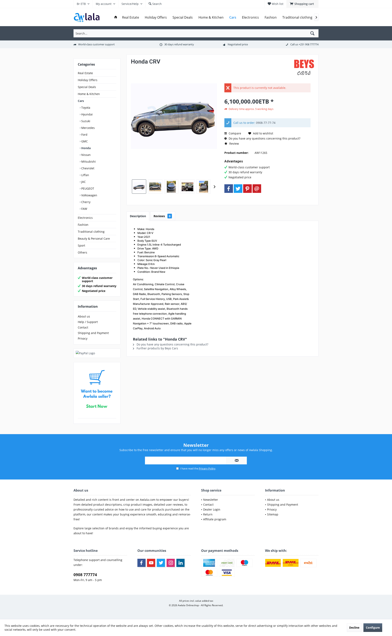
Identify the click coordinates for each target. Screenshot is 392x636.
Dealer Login (211, 509)
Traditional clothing (91, 232)
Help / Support (88, 322)
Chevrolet (87, 168)
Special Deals (87, 87)
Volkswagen (88, 195)
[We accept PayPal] (97, 353)
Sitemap (272, 514)
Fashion (83, 225)
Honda (85, 148)
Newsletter (210, 500)
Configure (373, 627)
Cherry (85, 202)
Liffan (84, 175)
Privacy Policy (207, 468)
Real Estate (85, 73)
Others (82, 252)
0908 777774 (85, 574)
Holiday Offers (87, 80)
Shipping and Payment (93, 333)
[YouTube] (151, 563)
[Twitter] (238, 188)
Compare (234, 133)
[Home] (115, 17)
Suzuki (85, 121)
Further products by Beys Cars (157, 348)
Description (138, 216)
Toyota (85, 108)
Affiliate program (214, 519)
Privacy (82, 338)
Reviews (162, 216)
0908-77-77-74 (265, 123)
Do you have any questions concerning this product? (264, 138)
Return (208, 514)
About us (84, 316)
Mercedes (87, 128)
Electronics (85, 218)
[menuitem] (302, 4)
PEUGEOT (87, 188)
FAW (83, 209)
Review (233, 143)
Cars (81, 101)
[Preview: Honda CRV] (139, 186)
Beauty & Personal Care (94, 238)
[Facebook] (228, 188)
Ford (83, 134)
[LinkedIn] (180, 563)
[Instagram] (171, 563)
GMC (84, 141)
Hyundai (86, 114)
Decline (354, 627)
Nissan (85, 155)
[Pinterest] (247, 188)
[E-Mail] (257, 188)
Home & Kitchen (89, 94)
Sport (81, 245)
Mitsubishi (88, 161)
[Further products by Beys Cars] (304, 68)
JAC (83, 182)
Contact (83, 327)
